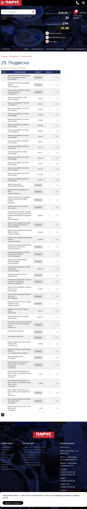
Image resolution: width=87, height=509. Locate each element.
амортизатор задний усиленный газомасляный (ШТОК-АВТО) (20, 246)
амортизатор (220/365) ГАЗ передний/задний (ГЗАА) (19, 91)
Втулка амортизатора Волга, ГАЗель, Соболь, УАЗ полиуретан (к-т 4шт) (19, 392)
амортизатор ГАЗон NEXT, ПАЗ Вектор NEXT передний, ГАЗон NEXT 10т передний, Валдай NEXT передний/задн (20, 214)
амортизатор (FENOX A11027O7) (18, 103)
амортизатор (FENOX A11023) (17, 97)
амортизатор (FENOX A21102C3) (18, 157)
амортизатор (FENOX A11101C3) (18, 108)
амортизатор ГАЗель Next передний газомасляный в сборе (19, 76)
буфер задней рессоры (15, 356)
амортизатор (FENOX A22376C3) (18, 179)
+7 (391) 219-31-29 (67, 474)
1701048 (3, 19)
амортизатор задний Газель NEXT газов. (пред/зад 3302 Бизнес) (19, 224)
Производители (37, 49)
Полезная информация (55, 49)
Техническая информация (76, 49)
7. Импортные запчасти (31, 462)
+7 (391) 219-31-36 (67, 480)
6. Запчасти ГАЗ (26, 56)
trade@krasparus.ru (72, 490)
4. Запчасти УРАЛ (28, 455)
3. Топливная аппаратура (31, 452)
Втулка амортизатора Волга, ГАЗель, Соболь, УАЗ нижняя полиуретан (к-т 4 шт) (20, 373)
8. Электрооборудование (31, 465)
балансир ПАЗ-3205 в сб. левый (18, 316)
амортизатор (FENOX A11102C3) (18, 114)
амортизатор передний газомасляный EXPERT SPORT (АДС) (20, 280)
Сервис (26, 49)
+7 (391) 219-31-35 (67, 486)
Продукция (16, 49)
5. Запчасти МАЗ (28, 457)
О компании (5, 49)
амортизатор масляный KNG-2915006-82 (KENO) (17, 260)
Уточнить (38, 77)
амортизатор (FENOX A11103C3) (18, 119)
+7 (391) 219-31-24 (67, 472)
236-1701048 (27, 17)
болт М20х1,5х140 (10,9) (15, 336)
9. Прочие (26, 467)
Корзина (82, 13)
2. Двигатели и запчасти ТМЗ (33, 450)
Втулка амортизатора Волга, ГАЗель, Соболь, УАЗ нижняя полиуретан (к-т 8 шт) (20, 382)
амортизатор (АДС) (14, 184)
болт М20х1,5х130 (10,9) (15, 331)
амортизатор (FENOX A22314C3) (18, 168)
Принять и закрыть (13, 503)
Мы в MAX (53, 41)
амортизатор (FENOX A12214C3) (18, 130)
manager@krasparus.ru (57, 37)
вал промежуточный (16, 17)
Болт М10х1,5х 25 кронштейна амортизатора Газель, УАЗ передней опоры (20, 324)
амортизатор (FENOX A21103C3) (18, 163)
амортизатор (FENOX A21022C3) (18, 146)
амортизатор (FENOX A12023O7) (18, 125)
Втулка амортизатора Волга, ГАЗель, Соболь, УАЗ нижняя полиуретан (18, 364)
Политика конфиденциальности (9, 468)
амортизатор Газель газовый (18, 206)
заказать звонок (55, 33)
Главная (4, 56)
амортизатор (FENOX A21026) (17, 152)
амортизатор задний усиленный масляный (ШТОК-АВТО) (19, 253)
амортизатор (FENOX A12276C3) (18, 135)
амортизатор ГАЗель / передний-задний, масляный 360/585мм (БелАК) (19, 199)
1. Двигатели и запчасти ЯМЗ (33, 447)
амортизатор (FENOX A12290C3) (18, 141)
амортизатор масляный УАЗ (17, 274)
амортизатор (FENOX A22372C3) (18, 173)
